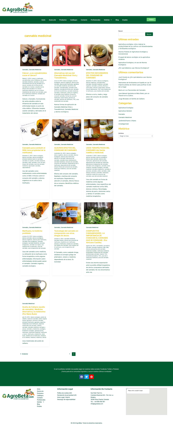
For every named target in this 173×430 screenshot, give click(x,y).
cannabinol (106, 245)
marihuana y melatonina (34, 334)
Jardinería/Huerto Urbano (127, 121)
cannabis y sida (26, 162)
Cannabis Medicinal (35, 69)
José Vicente (122, 77)
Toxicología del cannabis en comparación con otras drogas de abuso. (66, 233)
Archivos (121, 133)
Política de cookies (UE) (64, 393)
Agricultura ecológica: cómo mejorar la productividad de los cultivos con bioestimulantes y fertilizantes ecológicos (135, 46)
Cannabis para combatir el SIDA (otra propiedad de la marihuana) (33, 150)
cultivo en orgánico (72, 92)
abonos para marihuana (66, 84)
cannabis (88, 84)
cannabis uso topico (35, 244)
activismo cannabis (38, 320)
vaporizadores (26, 167)
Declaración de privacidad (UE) (66, 395)
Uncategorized (123, 124)
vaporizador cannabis (34, 165)
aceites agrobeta (27, 320)
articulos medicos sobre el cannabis (32, 159)
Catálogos (73, 20)
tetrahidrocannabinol (92, 256)
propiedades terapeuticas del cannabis (97, 252)
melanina (33, 337)
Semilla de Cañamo (138, 99)
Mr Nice (43, 162)
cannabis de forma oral (66, 89)
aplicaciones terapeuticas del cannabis (97, 164)
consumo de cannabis (72, 162)
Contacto (84, 20)
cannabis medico (59, 240)
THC (74, 99)
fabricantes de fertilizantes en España (131, 82)
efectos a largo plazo (99, 87)
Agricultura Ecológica (125, 108)
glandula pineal (39, 330)
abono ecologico (68, 80)
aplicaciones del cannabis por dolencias (97, 162)
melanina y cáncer (41, 337)
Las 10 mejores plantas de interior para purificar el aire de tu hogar (134, 85)
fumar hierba (64, 97)
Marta (120, 90)
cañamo (39, 325)
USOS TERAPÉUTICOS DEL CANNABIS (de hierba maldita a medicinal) (97, 150)
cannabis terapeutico (98, 169)
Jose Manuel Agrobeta (126, 93)
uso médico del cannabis (61, 245)
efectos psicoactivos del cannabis (95, 249)
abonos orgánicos (66, 82)
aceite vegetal (43, 318)
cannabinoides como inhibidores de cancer (34, 80)
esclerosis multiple (91, 250)
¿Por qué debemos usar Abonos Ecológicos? (133, 68)
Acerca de (52, 20)
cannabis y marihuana (60, 92)
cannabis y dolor (96, 171)
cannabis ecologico (97, 167)
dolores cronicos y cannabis (94, 172)
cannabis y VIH (36, 162)
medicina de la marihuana (33, 335)
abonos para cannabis (92, 159)
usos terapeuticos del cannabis (37, 248)
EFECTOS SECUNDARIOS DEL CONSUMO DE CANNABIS (97, 75)
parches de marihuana (66, 99)
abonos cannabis (27, 157)
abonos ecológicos (103, 80)
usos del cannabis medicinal (99, 176)
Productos (63, 20)
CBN (107, 247)
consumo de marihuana (60, 163)
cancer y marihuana (37, 78)
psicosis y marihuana (60, 243)
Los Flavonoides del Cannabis (135, 90)
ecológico (42, 329)
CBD (104, 247)
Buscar (120, 31)
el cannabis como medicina (61, 94)
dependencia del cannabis (68, 165)
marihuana (25, 332)
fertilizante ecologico (28, 330)
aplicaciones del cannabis (100, 160)
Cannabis (25, 69)
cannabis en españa (28, 160)
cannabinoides (64, 87)
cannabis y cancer (39, 82)
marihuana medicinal (28, 90)
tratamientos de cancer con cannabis (32, 92)
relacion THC (103, 254)
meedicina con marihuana (68, 242)
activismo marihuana (28, 322)
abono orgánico (58, 155)
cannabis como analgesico (93, 165)
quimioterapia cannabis (92, 254)
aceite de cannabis (32, 318)
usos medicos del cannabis (101, 91)
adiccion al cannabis (59, 158)
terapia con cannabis (72, 243)
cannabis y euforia (97, 86)
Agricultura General (125, 111)
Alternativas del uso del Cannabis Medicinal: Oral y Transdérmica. (65, 75)
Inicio (43, 20)
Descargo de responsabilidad (66, 399)
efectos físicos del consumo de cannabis (65, 167)
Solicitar (107, 20)
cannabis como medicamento (68, 160)
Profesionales (95, 20)
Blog (117, 20)
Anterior (24, 354)
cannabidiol (99, 245)
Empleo (125, 20)
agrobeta (36, 322)
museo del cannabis (28, 164)
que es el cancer (39, 90)
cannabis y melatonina (33, 329)
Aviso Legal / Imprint (63, 397)
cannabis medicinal (27, 82)
